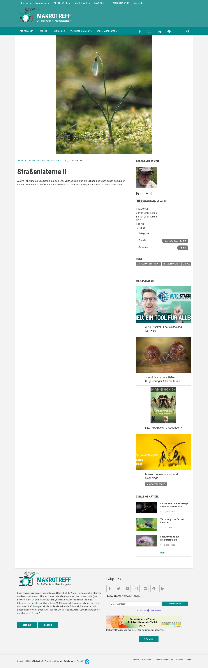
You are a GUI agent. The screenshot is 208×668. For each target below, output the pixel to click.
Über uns (22, 4)
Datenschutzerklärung (163, 660)
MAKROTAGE (79, 4)
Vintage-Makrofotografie (148, 264)
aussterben (37, 603)
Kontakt (48, 625)
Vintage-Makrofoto (172, 264)
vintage (186, 264)
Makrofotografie (156, 484)
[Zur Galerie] (29, 14)
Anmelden (139, 3)
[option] (104, 94)
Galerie (43, 31)
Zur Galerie (22, 161)
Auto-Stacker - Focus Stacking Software (163, 328)
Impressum (146, 660)
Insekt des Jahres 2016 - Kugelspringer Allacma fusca (162, 379)
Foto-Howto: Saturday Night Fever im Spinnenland (174, 505)
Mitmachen (39, 4)
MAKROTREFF (54, 16)
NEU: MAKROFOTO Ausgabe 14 (163, 427)
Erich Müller (146, 193)
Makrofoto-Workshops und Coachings (161, 476)
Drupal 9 (81, 661)
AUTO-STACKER (121, 3)
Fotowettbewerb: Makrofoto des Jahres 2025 (48, 161)
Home (136, 660)
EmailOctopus (155, 611)
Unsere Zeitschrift (106, 31)
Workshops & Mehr (80, 31)
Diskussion (59, 31)
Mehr (162, 552)
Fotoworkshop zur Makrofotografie (169, 538)
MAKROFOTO (100, 3)
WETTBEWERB (59, 4)
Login (188, 660)
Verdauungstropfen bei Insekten (172, 521)
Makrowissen (26, 31)
